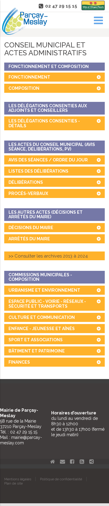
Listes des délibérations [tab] (38, 171)
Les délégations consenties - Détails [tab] (44, 123)
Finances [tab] (19, 362)
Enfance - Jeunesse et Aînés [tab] (41, 328)
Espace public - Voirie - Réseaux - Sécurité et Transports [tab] (47, 304)
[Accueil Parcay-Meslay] (25, 33)
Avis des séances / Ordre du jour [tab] (48, 159)
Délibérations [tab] (25, 182)
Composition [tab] (23, 88)
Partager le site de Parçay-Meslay (91, 461)
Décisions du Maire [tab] (30, 227)
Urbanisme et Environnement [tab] (44, 290)
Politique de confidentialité (61, 479)
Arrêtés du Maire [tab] (29, 238)
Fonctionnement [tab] (29, 77)
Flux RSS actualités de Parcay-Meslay (81, 461)
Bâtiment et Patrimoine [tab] (36, 351)
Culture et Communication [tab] (41, 317)
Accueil (52, 461)
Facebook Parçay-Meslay (72, 461)
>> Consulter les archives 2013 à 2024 (48, 256)
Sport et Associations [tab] (35, 339)
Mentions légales (17, 479)
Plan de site (13, 483)
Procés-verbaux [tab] (28, 193)
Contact (62, 461)
